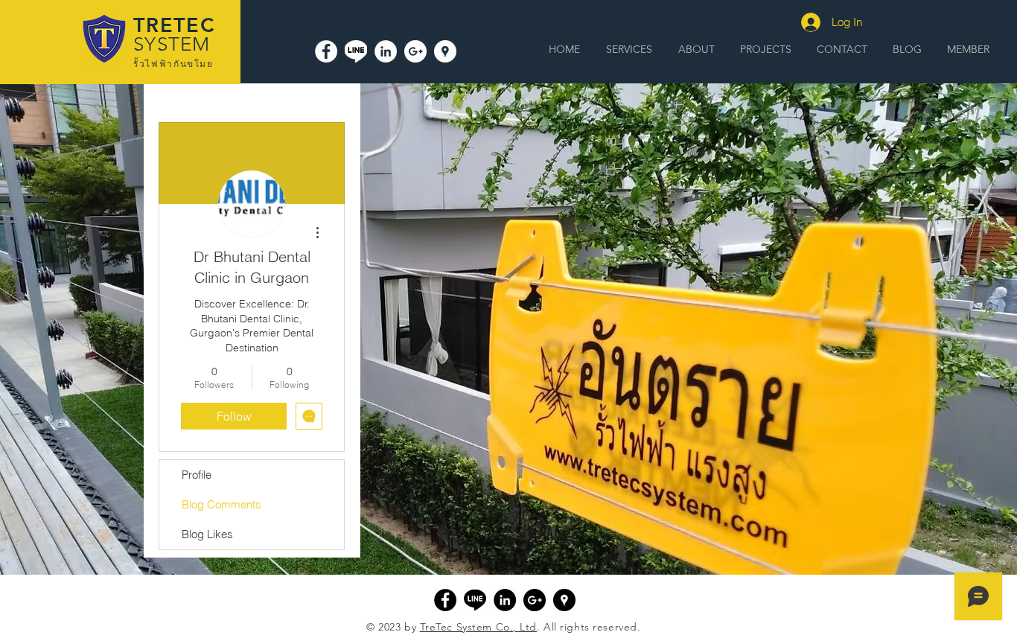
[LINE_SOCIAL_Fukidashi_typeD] (356, 51)
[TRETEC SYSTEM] (445, 51)
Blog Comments (221, 504)
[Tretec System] (326, 51)
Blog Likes (207, 534)
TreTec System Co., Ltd (478, 627)
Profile (196, 475)
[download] (475, 600)
